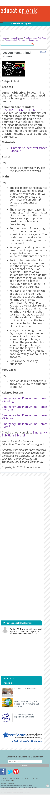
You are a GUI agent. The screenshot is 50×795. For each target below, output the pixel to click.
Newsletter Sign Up (22, 23)
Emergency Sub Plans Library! (24, 434)
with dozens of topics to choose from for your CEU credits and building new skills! (26, 631)
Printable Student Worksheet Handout (28, 149)
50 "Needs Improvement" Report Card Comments (24, 715)
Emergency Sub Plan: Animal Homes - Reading (24, 399)
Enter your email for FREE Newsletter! (25, 757)
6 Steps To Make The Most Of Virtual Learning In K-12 (19, 787)
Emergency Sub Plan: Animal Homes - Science (24, 417)
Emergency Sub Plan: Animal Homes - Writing (24, 408)
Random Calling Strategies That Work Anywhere (17, 785)
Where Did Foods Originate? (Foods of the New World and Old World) (26, 703)
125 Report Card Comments (25, 688)
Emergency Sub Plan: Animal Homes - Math (24, 425)
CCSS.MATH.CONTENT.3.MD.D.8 (22, 110)
